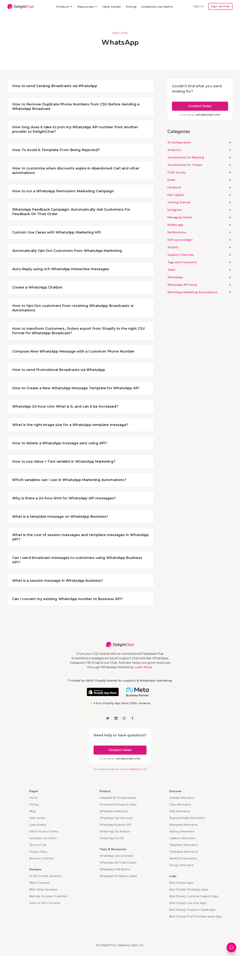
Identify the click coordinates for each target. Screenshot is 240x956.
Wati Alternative (179, 811)
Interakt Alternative (182, 797)
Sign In (198, 6)
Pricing (131, 6)
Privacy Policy (38, 851)
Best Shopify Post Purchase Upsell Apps (195, 916)
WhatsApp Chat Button (115, 869)
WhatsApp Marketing (114, 811)
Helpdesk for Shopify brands (118, 797)
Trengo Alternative (181, 865)
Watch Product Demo (43, 831)
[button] (64, 6)
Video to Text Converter (44, 903)
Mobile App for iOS (112, 838)
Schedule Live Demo (157, 6)
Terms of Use (37, 845)
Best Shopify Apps (181, 882)
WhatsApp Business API (115, 824)
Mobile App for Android (115, 831)
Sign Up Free (220, 6)
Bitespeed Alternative (183, 824)
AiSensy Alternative (182, 831)
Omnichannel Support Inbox (118, 804)
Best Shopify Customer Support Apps (193, 896)
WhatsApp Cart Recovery (116, 818)
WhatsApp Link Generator (117, 856)
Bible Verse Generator (43, 889)
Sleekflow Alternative (183, 858)
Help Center (111, 6)
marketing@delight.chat (133, 769)
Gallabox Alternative (182, 838)
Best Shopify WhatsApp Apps (188, 889)
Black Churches (39, 882)
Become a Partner (41, 858)
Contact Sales (200, 106)
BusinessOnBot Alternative (187, 818)
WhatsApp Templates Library (118, 876)
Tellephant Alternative (183, 845)
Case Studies (37, 824)
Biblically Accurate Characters (48, 896)
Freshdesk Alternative (183, 851)
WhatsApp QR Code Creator (118, 862)
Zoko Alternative (180, 804)
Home (33, 797)
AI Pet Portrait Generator (45, 876)
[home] (21, 6)
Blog (32, 811)
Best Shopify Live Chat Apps (187, 903)
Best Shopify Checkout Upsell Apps (192, 909)
